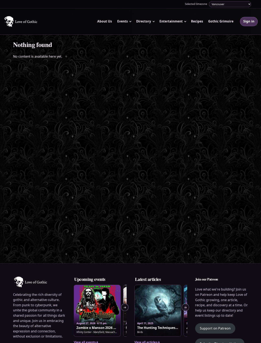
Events (122, 21)
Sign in (248, 21)
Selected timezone (196, 4)
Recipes (197, 21)
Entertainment (171, 21)
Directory (143, 21)
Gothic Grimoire (220, 21)
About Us (104, 21)
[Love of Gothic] (21, 21)
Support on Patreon (217, 328)
